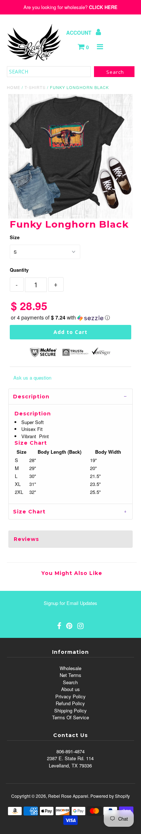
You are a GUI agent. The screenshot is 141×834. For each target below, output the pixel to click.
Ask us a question (32, 377)
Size (15, 237)
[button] (70, 317)
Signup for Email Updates (70, 603)
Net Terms (70, 675)
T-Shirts (35, 87)
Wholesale (70, 668)
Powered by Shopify (110, 796)
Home (13, 87)
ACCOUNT (79, 32)
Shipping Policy (70, 710)
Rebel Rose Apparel (68, 796)
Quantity (19, 269)
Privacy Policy (70, 696)
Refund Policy (70, 703)
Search (70, 682)
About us (70, 689)
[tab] (70, 396)
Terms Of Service (70, 717)
